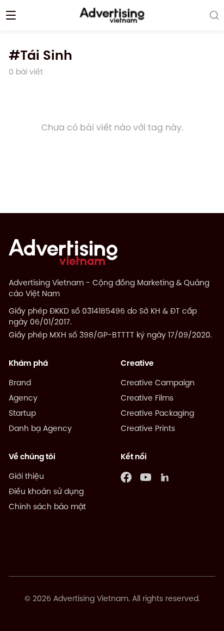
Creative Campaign (158, 383)
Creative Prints (148, 429)
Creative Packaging (157, 414)
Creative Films (147, 399)
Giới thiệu (26, 477)
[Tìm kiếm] (214, 15)
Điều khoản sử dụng (46, 492)
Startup (22, 414)
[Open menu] (11, 15)
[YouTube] (145, 477)
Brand (20, 383)
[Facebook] (126, 477)
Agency (23, 399)
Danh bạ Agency (40, 429)
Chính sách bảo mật (47, 507)
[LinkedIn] (165, 477)
